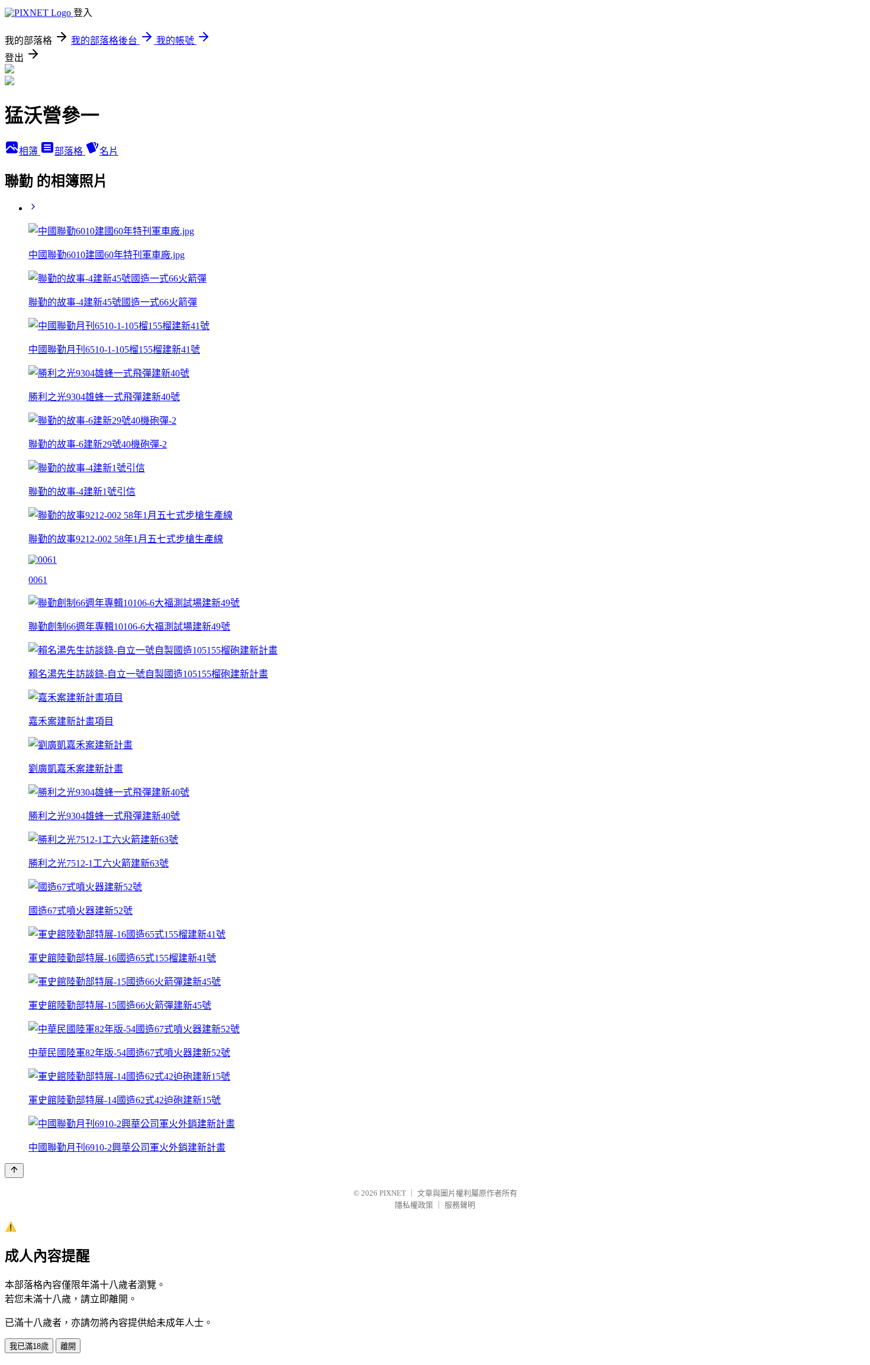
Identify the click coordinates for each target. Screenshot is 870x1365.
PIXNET (392, 1193)
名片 (108, 151)
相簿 (29, 151)
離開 (68, 1346)
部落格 (69, 151)
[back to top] (14, 1170)
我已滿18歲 (29, 1346)
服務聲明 (459, 1204)
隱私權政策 (414, 1204)
